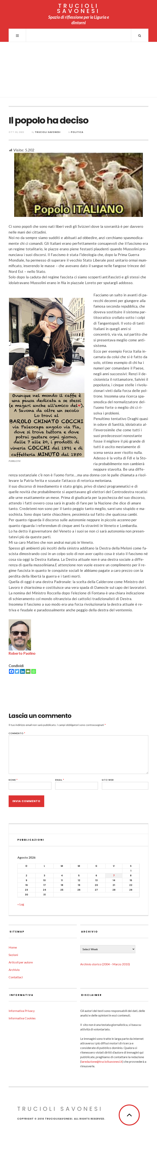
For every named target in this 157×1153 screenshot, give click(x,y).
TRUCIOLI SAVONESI (78, 8)
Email (59, 780)
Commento (17, 733)
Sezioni (13, 955)
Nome (13, 780)
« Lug (20, 904)
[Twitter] (17, 671)
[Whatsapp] (33, 671)
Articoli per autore (21, 962)
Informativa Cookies (22, 1018)
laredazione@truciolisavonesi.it (101, 1061)
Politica (77, 132)
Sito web (108, 780)
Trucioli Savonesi (48, 132)
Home (13, 947)
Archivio (14, 969)
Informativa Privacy (22, 1010)
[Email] (28, 671)
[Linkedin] (22, 671)
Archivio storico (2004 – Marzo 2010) (105, 964)
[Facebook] (11, 671)
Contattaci (16, 977)
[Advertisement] (78, 70)
